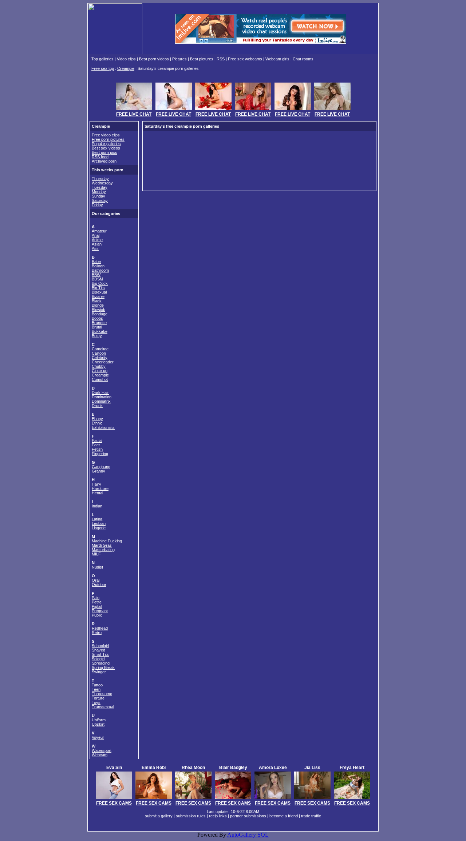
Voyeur (98, 737)
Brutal (97, 327)
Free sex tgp (102, 68)
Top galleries (102, 59)
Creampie (125, 68)
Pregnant (100, 611)
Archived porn (104, 161)
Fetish (97, 449)
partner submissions (248, 816)
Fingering (100, 453)
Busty (97, 336)
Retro (97, 632)
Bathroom (100, 270)
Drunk (97, 405)
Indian (97, 506)
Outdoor (99, 584)
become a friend (283, 816)
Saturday (100, 200)
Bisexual (99, 292)
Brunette (99, 322)
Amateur (99, 231)
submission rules (191, 816)
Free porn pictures (108, 139)
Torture (98, 698)
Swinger (99, 672)
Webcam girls (277, 59)
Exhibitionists (103, 427)
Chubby (99, 366)
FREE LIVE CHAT (133, 114)
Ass (95, 248)
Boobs (97, 318)
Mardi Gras (102, 545)
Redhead (100, 628)
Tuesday (99, 187)
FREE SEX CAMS (114, 803)
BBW (96, 274)
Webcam (99, 755)
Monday (99, 192)
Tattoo (97, 685)
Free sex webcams (245, 59)
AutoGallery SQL (248, 835)
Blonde (98, 305)
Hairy (96, 484)
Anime (97, 240)
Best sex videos (106, 148)
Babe (96, 261)
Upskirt (98, 724)
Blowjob (98, 309)
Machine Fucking (107, 541)
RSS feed (100, 157)
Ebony (97, 418)
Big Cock (100, 283)
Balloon (98, 266)
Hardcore (100, 488)
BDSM (97, 279)
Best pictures (201, 59)
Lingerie (99, 528)
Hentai (97, 493)
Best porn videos (154, 59)
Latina (97, 519)
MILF (96, 554)
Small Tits (100, 654)
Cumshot (100, 379)
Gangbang (101, 467)
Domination (101, 397)
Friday (97, 205)
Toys (96, 702)
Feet (96, 445)
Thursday (100, 178)
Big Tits (98, 288)
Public (97, 615)
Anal (95, 235)
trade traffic (311, 816)
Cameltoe (100, 349)
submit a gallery (159, 816)
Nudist (97, 567)
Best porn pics (104, 152)
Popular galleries (106, 144)
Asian (97, 244)
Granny (98, 471)
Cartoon (99, 353)
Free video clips (106, 135)
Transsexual (103, 707)
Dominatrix (101, 401)
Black (97, 301)
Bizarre (98, 296)
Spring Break (103, 667)
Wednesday (102, 183)
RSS (221, 59)
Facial (97, 440)
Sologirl (98, 659)
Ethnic (97, 423)
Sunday (98, 196)
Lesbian (99, 523)
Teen (96, 689)
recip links (218, 816)
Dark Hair (100, 392)
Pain (95, 597)
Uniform (99, 720)
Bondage (99, 314)
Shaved (98, 650)
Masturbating (103, 549)
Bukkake (99, 331)
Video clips (126, 59)
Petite (97, 602)
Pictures (179, 59)
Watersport (101, 750)
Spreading (101, 663)
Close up (99, 370)
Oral (95, 580)
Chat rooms (303, 59)
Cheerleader (103, 362)
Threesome (102, 693)
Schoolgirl (100, 645)
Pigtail (97, 606)
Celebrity (99, 357)
